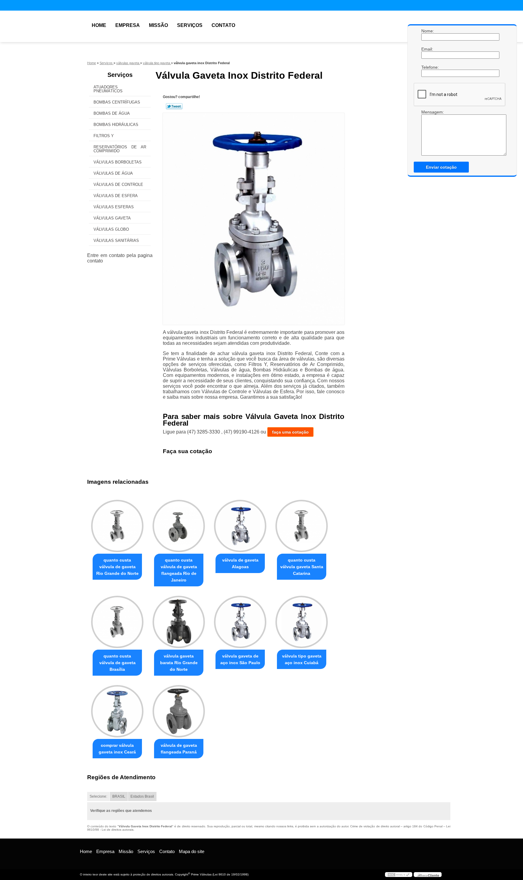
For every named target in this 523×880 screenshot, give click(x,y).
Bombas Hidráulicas (116, 124)
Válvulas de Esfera (116, 195)
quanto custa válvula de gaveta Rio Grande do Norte (117, 567)
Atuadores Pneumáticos (108, 89)
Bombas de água (112, 113)
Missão (158, 25)
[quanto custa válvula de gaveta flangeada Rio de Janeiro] (179, 526)
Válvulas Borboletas (118, 162)
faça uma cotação (290, 432)
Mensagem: (427, 112)
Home (99, 25)
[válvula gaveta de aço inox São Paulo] (240, 622)
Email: (427, 49)
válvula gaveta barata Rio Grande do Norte (179, 663)
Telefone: (427, 67)
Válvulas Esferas (114, 207)
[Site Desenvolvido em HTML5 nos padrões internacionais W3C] (398, 874)
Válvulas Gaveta (112, 218)
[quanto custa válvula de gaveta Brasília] (117, 622)
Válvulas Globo (111, 229)
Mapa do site (191, 851)
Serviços (189, 25)
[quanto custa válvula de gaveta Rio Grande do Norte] (117, 526)
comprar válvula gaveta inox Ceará (117, 748)
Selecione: (98, 796)
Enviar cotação (441, 167)
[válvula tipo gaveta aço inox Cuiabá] (301, 622)
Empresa (127, 25)
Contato (223, 25)
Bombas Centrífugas (117, 102)
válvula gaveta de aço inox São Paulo (240, 659)
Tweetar (174, 106)
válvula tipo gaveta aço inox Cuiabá (301, 659)
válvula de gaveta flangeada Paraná (179, 748)
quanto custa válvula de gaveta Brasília (117, 663)
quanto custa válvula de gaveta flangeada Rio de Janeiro (179, 570)
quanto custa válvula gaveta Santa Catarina (301, 567)
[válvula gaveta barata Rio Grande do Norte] (179, 622)
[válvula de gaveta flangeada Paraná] (179, 711)
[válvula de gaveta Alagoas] (240, 526)
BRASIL (118, 796)
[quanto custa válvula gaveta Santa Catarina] (301, 526)
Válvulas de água (113, 173)
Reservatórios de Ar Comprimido (120, 149)
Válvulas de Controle (118, 184)
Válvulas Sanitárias (116, 240)
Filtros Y (104, 135)
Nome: (427, 30)
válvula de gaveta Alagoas (240, 563)
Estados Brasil (142, 796)
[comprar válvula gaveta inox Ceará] (117, 711)
